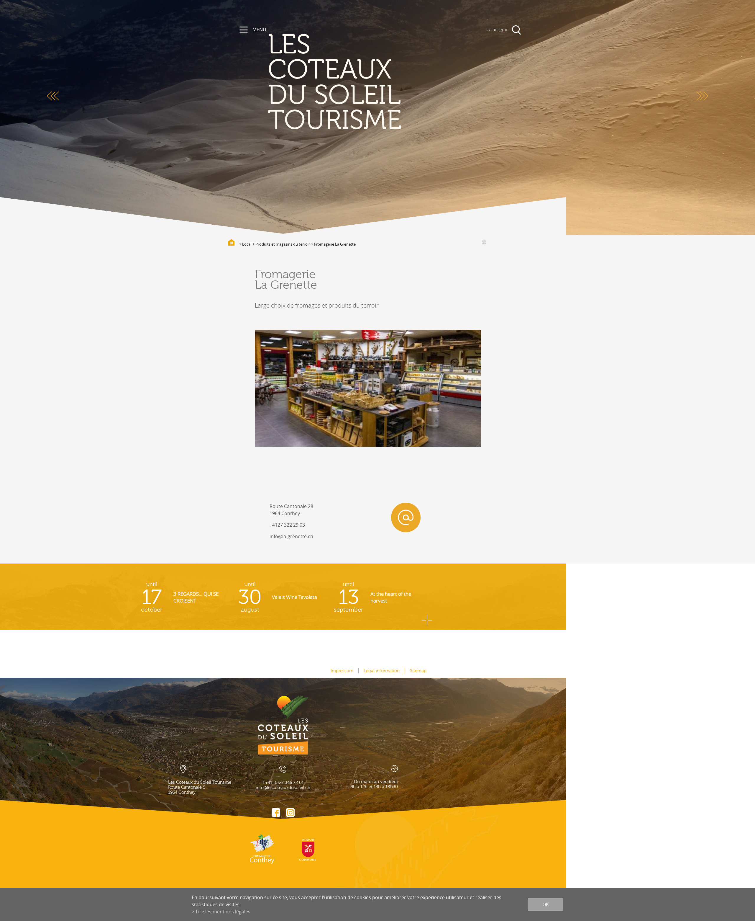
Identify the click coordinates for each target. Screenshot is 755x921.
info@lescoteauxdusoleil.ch (283, 787)
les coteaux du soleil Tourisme (335, 83)
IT (506, 30)
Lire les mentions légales (223, 911)
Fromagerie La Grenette (335, 244)
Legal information (382, 670)
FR (488, 30)
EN (501, 30)
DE (495, 30)
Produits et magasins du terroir (282, 244)
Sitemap (418, 670)
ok (545, 904)
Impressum (342, 670)
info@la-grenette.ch (291, 536)
